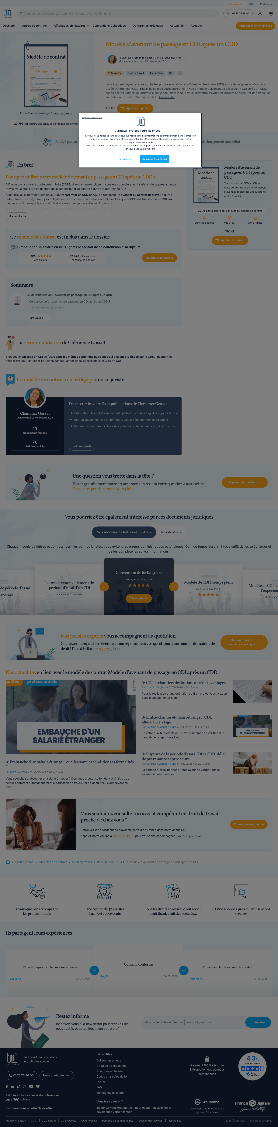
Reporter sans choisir (92, 117)
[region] (140, 140)
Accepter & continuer (154, 159)
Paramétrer (125, 159)
